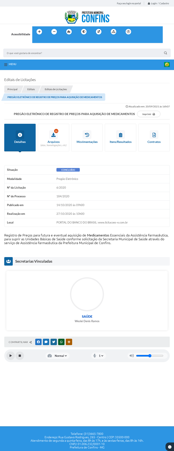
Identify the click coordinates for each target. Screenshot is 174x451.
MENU (12, 64)
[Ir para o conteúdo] (140, 31)
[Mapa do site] (114, 31)
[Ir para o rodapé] (46, 40)
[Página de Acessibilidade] (128, 31)
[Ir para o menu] (150, 31)
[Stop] (19, 355)
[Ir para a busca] (36, 40)
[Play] (10, 355)
